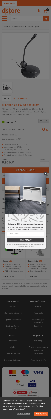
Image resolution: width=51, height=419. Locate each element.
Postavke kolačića (23, 414)
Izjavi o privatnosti (26, 406)
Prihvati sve (41, 414)
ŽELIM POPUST (25, 240)
